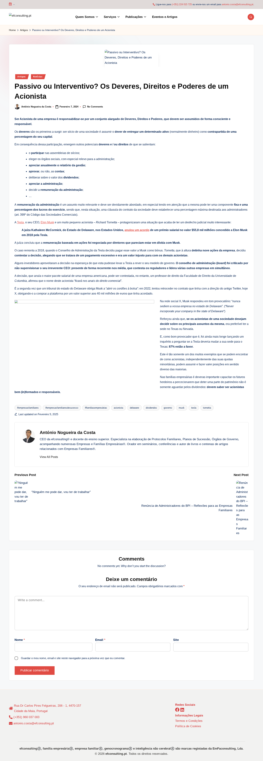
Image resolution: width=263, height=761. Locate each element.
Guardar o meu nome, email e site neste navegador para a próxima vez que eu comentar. (73, 658)
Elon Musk (47, 222)
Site (176, 640)
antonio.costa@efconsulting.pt (237, 4)
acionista (118, 407)
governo (168, 407)
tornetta (207, 407)
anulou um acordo (137, 230)
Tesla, (21, 222)
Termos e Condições (189, 721)
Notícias (38, 76)
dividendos (151, 407)
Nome (19, 640)
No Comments (95, 106)
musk (181, 407)
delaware (134, 407)
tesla (193, 407)
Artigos (21, 76)
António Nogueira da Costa (67, 432)
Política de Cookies (188, 726)
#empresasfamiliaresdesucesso (61, 407)
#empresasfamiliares (28, 407)
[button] (49, 457)
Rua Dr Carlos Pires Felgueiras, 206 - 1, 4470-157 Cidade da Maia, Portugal (47, 708)
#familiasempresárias (96, 407)
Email (100, 640)
